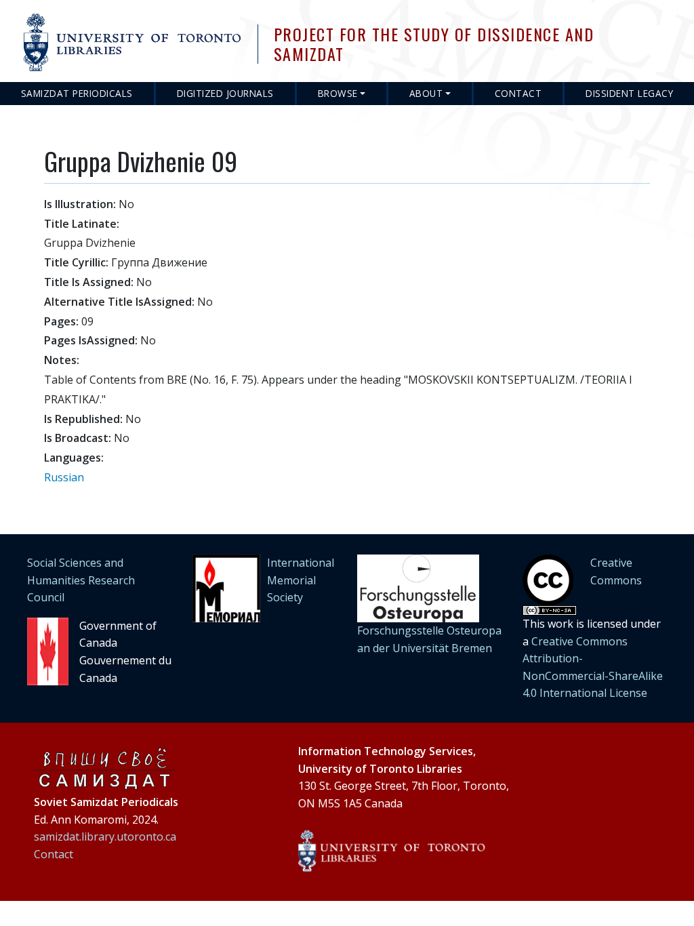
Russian (64, 477)
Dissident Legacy (629, 93)
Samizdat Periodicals (77, 93)
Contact (518, 93)
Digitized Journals (225, 93)
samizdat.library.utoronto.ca (105, 836)
